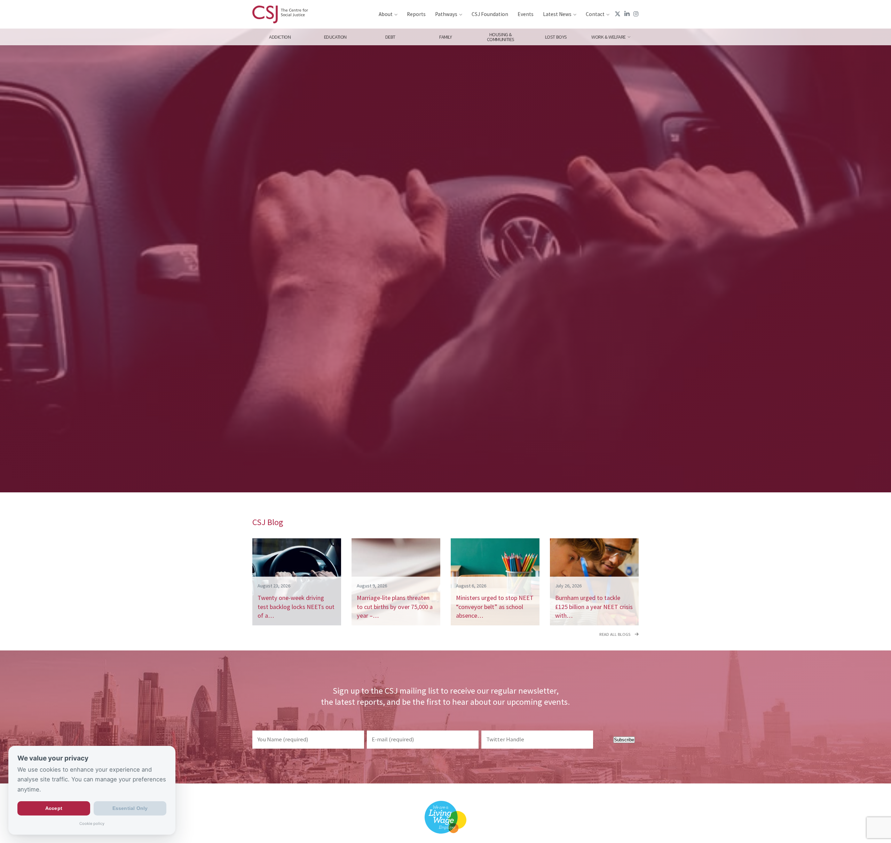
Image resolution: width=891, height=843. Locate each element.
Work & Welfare (608, 37)
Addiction (280, 37)
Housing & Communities (500, 36)
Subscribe (624, 739)
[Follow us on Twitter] (618, 14)
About (386, 14)
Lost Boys (556, 37)
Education (335, 37)
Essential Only (130, 808)
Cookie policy (91, 823)
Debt (390, 37)
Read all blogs (615, 634)
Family (445, 37)
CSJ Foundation (490, 14)
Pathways (446, 14)
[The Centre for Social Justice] (280, 14)
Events (526, 14)
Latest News (557, 14)
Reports (416, 14)
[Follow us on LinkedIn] (627, 14)
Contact (595, 14)
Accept (53, 808)
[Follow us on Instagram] (636, 14)
